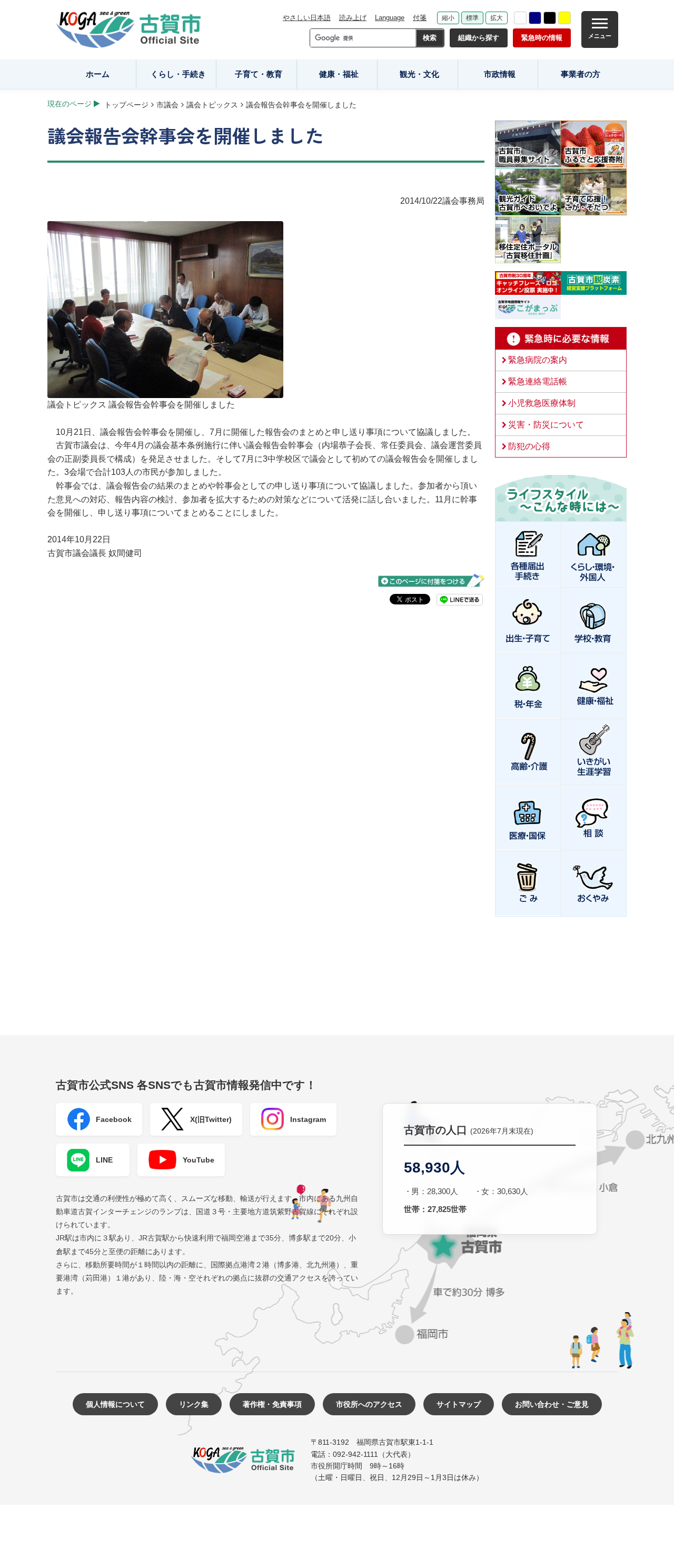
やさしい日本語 (307, 18)
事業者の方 (580, 73)
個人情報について (115, 1404)
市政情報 (500, 73)
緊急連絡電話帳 (537, 381)
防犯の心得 (529, 446)
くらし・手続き (178, 73)
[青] (535, 18)
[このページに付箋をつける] (431, 581)
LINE (104, 1160)
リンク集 (194, 1404)
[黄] (564, 18)
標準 (472, 18)
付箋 (420, 18)
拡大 (496, 18)
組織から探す (478, 38)
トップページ (126, 105)
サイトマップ (459, 1404)
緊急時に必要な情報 (560, 338)
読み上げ (352, 18)
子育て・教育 (258, 73)
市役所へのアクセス (369, 1404)
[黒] (549, 18)
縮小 (448, 18)
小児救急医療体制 (542, 403)
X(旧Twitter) (211, 1119)
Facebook (114, 1119)
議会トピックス (212, 105)
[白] (520, 18)
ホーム (98, 73)
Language (389, 18)
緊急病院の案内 (537, 359)
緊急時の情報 (541, 38)
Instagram (308, 1119)
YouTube (198, 1160)
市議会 (167, 105)
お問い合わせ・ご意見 (552, 1404)
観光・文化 (419, 73)
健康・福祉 (339, 73)
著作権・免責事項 (272, 1404)
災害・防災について (546, 424)
